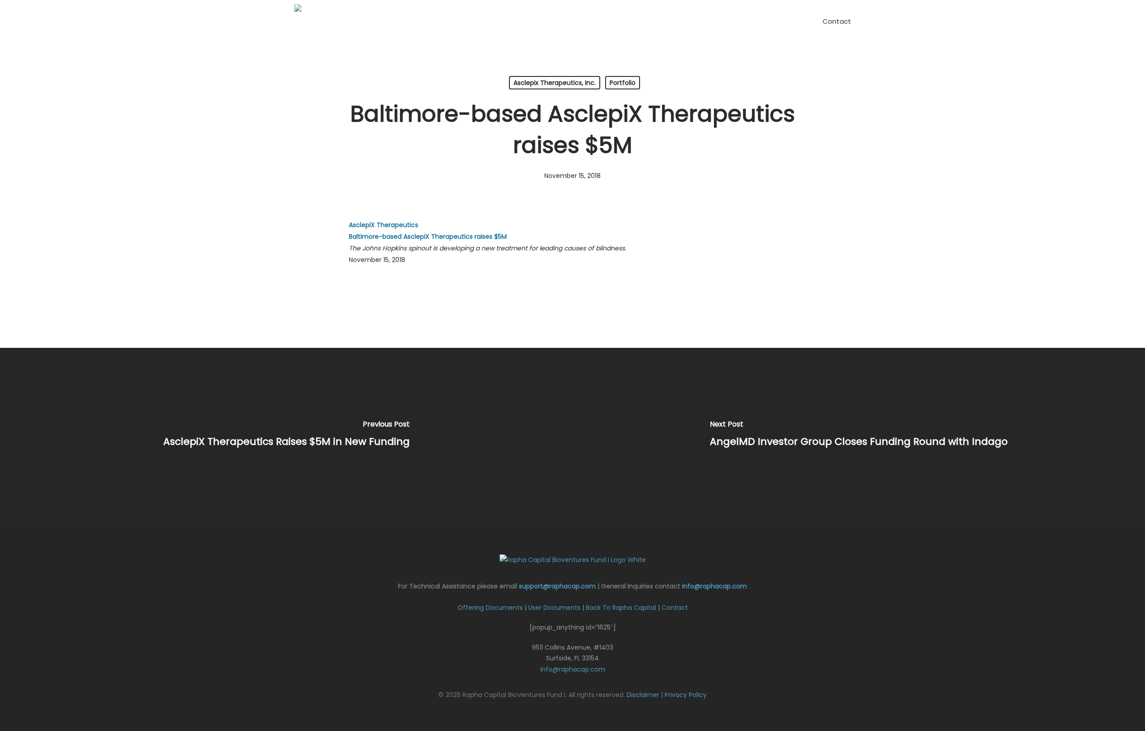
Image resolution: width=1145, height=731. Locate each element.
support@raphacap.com (557, 586)
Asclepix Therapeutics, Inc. (554, 82)
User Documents (554, 607)
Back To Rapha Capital (621, 607)
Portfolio (623, 82)
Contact (675, 607)
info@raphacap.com (714, 586)
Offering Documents (490, 607)
